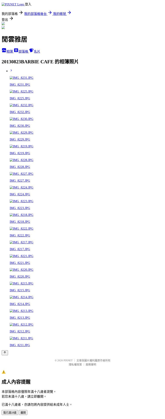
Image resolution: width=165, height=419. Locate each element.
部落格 (24, 51)
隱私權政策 (75, 364)
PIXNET (68, 360)
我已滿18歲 (9, 412)
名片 (37, 51)
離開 (23, 412)
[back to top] (5, 352)
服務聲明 (91, 364)
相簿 (10, 51)
